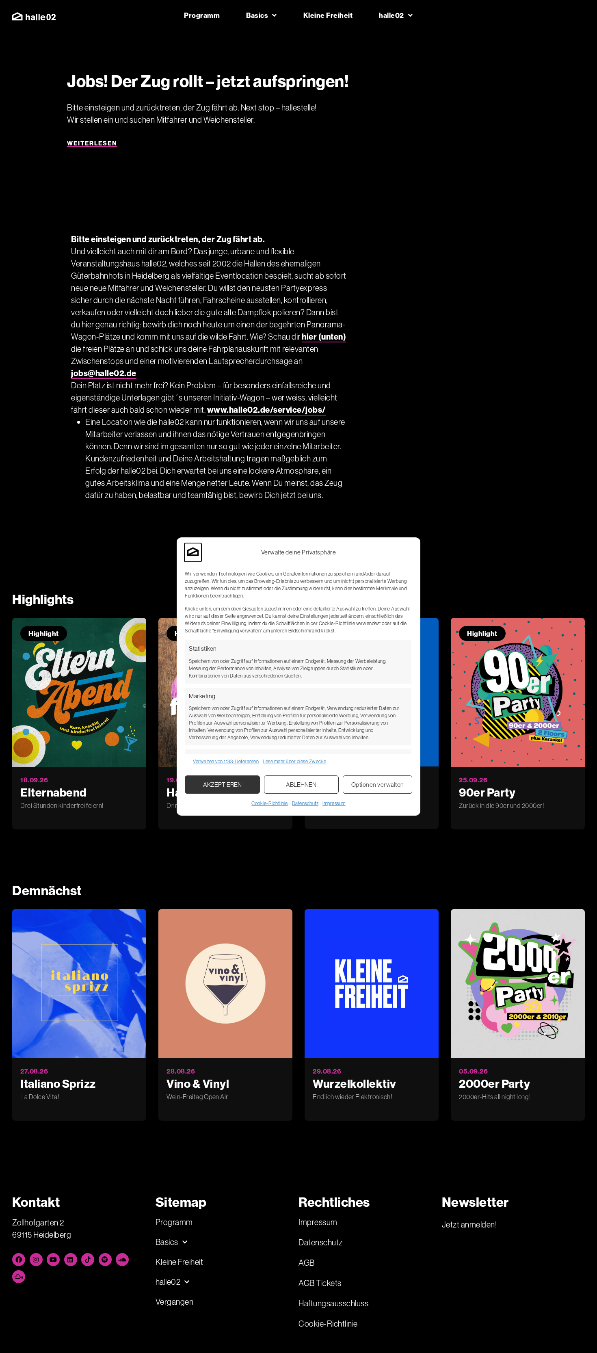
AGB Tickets (320, 1283)
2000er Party (494, 1083)
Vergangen (175, 1302)
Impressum (334, 803)
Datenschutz (305, 803)
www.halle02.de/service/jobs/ (266, 410)
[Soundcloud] (122, 1259)
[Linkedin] (70, 1259)
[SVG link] (34, 16)
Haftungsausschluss (333, 1303)
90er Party (487, 792)
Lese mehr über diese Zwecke (295, 761)
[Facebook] (18, 1259)
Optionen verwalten (377, 784)
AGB (306, 1263)
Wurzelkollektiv (354, 1083)
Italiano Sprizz (58, 1083)
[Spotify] (105, 1259)
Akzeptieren (222, 784)
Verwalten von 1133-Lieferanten (226, 761)
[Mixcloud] (18, 1276)
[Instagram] (36, 1259)
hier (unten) (324, 336)
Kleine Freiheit (328, 15)
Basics (257, 15)
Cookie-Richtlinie (269, 803)
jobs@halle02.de (103, 373)
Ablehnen (301, 784)
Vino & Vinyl (198, 1083)
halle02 (391, 15)
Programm (202, 15)
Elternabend (53, 792)
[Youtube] (53, 1259)
